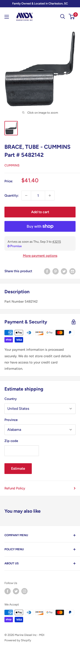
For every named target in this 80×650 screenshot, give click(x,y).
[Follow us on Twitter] (16, 591)
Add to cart (40, 212)
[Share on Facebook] (47, 271)
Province (11, 420)
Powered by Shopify (17, 640)
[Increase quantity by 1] (49, 195)
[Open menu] (6, 17)
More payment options (40, 256)
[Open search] (62, 16)
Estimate (18, 468)
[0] (72, 16)
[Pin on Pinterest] (55, 271)
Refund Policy (14, 488)
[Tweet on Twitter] (64, 271)
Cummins (12, 165)
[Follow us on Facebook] (7, 591)
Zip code (11, 441)
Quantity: (11, 195)
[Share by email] (72, 271)
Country (10, 399)
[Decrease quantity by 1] (26, 195)
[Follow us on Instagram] (24, 591)
